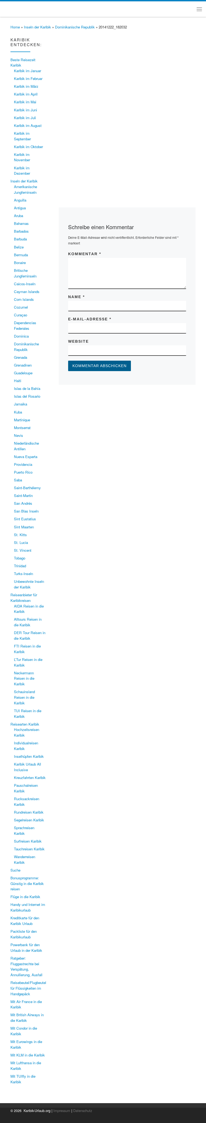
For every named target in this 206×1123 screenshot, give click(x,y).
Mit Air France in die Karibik (26, 1004)
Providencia (23, 464)
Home (15, 27)
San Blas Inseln (26, 511)
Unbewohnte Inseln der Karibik (29, 584)
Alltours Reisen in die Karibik (28, 622)
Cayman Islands (26, 291)
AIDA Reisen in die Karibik (29, 608)
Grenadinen (23, 365)
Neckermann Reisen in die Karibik (24, 678)
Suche (15, 870)
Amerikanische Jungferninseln (25, 189)
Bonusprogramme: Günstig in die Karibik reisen (27, 883)
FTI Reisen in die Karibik (27, 648)
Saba (18, 479)
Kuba (18, 412)
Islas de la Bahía (27, 388)
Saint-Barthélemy (27, 487)
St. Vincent (22, 550)
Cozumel (21, 307)
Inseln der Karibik (37, 27)
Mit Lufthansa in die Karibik (25, 1065)
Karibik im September (22, 136)
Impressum (61, 1110)
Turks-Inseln (23, 573)
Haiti (17, 380)
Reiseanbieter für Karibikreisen (23, 597)
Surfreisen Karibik (28, 841)
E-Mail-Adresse (89, 319)
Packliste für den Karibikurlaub (23, 934)
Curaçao (20, 314)
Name (76, 297)
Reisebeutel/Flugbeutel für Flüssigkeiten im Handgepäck (28, 988)
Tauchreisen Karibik (29, 848)
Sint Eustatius (25, 518)
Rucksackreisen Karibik (26, 801)
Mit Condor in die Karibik (23, 1031)
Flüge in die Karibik (25, 896)
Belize (19, 247)
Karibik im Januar (27, 70)
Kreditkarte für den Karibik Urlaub (24, 920)
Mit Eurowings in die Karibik (26, 1044)
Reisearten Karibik (24, 724)
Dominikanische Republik (75, 27)
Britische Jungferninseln (25, 273)
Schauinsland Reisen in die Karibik (24, 697)
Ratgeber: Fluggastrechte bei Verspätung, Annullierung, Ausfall (26, 966)
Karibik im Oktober (28, 146)
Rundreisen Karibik (28, 812)
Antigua (20, 207)
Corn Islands (24, 299)
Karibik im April (26, 94)
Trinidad (20, 565)
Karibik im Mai (25, 101)
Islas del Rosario (27, 396)
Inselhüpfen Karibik (29, 756)
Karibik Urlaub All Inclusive (27, 767)
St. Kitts (20, 534)
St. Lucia (21, 542)
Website (78, 341)
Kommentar (84, 254)
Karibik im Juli (25, 117)
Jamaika (20, 404)
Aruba (18, 215)
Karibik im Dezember (22, 170)
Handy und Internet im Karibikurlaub (27, 907)
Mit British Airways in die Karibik (27, 1017)
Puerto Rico (23, 472)
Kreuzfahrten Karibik (30, 777)
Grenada (20, 357)
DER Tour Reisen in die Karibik (29, 635)
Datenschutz (82, 1110)
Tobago (19, 558)
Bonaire (20, 262)
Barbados (21, 231)
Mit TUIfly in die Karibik (22, 1079)
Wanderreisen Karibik (24, 859)
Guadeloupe (23, 372)
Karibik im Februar (28, 78)
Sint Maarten (24, 526)
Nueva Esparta (25, 456)
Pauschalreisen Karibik (26, 788)
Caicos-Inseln (24, 283)
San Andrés (23, 503)
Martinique (22, 419)
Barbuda (20, 239)
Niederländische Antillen (26, 446)
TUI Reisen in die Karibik (27, 713)
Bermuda (21, 254)
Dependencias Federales (25, 325)
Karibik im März (26, 86)
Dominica (21, 336)
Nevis (18, 435)
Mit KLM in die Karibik (27, 1055)
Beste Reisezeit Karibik (22, 62)
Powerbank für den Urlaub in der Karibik (26, 947)
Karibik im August (28, 125)
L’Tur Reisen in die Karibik (28, 662)
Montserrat (22, 427)
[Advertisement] (127, 136)
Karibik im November (22, 157)
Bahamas (21, 223)
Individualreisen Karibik (26, 745)
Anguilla (20, 200)
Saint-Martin (23, 495)
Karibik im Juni (25, 109)
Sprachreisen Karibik (24, 830)
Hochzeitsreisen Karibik (26, 732)
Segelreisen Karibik (29, 819)
